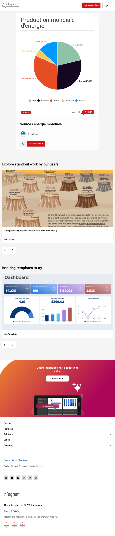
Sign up (107, 5)
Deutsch (14, 466)
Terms (7, 511)
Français (39, 466)
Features (8, 428)
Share (27, 112)
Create (7, 423)
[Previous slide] (5, 250)
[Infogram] (10, 5)
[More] (94, 17)
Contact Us (9, 460)
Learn (7, 439)
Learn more (57, 378)
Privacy (17, 511)
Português (23, 466)
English (7, 466)
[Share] (23, 144)
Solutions (8, 434)
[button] (33, 100)
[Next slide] (12, 250)
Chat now (23, 460)
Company (8, 445)
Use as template (91, 5)
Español (31, 466)
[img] (69, 54)
